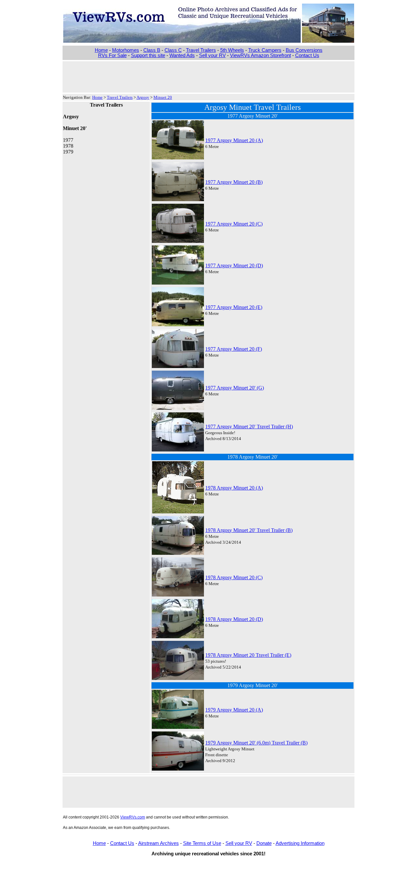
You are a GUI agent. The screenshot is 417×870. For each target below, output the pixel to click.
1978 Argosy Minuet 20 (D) (234, 619)
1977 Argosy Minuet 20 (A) (234, 140)
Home (101, 50)
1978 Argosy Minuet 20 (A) (234, 488)
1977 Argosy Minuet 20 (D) (234, 265)
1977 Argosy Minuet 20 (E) (233, 307)
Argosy (143, 97)
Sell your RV (212, 55)
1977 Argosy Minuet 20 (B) (234, 182)
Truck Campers (264, 50)
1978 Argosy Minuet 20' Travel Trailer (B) (249, 530)
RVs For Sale (112, 55)
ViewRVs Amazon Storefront (260, 55)
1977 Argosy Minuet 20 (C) (234, 224)
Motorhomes (125, 50)
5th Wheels (232, 50)
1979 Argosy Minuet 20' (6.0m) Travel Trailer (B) (256, 742)
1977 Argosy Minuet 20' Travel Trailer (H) (249, 426)
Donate (264, 843)
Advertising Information (300, 843)
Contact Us (307, 55)
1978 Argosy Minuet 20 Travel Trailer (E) (248, 655)
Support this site (148, 55)
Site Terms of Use (202, 843)
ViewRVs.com (132, 817)
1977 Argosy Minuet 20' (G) (234, 388)
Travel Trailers (201, 50)
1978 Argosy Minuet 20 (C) (234, 577)
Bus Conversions (304, 50)
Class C (173, 50)
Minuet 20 (162, 97)
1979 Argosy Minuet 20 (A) (234, 710)
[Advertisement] (208, 76)
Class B (151, 50)
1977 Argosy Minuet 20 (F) (233, 349)
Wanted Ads (182, 55)
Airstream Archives (158, 843)
